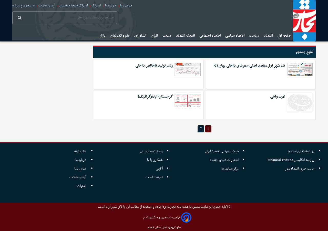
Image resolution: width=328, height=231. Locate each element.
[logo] (304, 20)
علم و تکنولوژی (120, 36)
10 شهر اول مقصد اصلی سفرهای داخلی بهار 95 (249, 66)
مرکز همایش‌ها (230, 169)
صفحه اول (284, 36)
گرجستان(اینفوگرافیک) (155, 97)
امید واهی (277, 97)
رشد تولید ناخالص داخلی (154, 66)
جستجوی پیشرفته (23, 5)
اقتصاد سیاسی (235, 36)
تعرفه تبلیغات (154, 177)
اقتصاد (269, 36)
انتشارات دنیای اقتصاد (224, 160)
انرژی (155, 36)
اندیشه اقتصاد (186, 36)
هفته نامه (80, 151)
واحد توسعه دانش (151, 151)
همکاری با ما (155, 160)
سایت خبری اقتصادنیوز (299, 169)
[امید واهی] (300, 102)
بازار (103, 36)
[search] (20, 18)
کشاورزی (140, 36)
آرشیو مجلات (47, 5)
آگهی (159, 169)
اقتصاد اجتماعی (210, 36)
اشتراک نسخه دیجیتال (73, 5)
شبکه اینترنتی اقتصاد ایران (222, 151)
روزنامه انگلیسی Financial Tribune (291, 160)
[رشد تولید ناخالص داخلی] (188, 69)
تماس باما (126, 5)
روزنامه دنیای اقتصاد (301, 151)
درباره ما (110, 5)
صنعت (167, 36)
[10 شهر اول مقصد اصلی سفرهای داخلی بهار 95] (300, 69)
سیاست (254, 36)
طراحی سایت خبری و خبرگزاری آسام (161, 217)
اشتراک (96, 5)
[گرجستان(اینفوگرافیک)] (188, 100)
